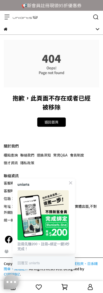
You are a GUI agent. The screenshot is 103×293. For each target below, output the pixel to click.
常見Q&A (60, 155)
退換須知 (44, 155)
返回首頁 (51, 122)
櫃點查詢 (11, 155)
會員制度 (77, 155)
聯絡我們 (27, 155)
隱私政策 (27, 162)
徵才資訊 (11, 162)
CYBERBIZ (12, 274)
